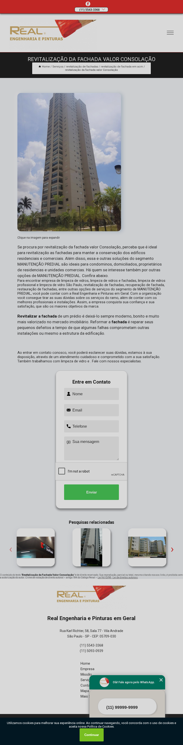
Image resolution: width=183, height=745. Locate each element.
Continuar (91, 735)
